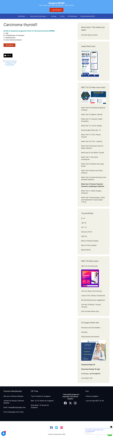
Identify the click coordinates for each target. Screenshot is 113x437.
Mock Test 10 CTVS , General (91, 141)
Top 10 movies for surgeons (40, 396)
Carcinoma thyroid (11, 61)
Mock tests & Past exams (38, 16)
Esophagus (90, 373)
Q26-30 (84, 236)
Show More (9, 45)
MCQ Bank (21, 16)
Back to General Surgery (90, 241)
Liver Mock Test (86, 378)
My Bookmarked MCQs (88, 16)
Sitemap (53, 16)
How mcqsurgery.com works (14, 412)
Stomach (84, 332)
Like (9, 55)
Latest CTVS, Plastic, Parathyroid (93, 295)
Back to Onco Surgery (89, 245)
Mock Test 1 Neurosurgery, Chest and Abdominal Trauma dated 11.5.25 (93, 200)
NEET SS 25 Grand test (89, 266)
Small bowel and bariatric (90, 337)
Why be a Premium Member (13, 396)
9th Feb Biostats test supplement (93, 300)
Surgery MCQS (57, 3)
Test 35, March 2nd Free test (91, 291)
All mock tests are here (89, 35)
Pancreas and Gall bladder (91, 328)
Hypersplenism (9, 65)
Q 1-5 (83, 218)
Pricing (62, 16)
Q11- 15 (84, 227)
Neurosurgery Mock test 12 (91, 130)
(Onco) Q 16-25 (86, 232)
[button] (27, 16)
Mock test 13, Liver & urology (91, 126)
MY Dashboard (72, 16)
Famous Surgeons (92, 396)
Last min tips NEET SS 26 (95, 401)
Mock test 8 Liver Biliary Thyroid (92, 152)
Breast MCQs (86, 250)
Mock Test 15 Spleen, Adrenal (91, 114)
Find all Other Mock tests (90, 311)
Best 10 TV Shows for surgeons (42, 401)
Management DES (10, 63)
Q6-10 (83, 223)
